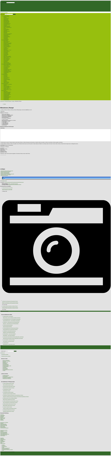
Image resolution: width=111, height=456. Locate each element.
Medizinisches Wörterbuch (7, 378)
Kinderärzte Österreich (7, 94)
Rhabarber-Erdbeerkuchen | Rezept (8, 411)
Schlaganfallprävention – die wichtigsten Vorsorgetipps (11, 320)
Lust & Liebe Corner (7, 66)
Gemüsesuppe (7, 182)
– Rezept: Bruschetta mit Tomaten (5, 171)
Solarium (5, 80)
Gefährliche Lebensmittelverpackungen (9, 332)
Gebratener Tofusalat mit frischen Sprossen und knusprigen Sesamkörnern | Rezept (16, 396)
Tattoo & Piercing (6, 82)
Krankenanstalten (5, 366)
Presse (3, 447)
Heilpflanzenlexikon (7, 26)
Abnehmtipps (6, 40)
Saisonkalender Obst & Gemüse (8, 369)
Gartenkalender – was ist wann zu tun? (9, 344)
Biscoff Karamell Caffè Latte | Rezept (8, 387)
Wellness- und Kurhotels (7, 89)
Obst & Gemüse (6, 57)
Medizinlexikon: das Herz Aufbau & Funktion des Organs (11, 317)
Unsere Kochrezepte (5, 6)
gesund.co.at (2, 101)
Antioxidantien (2, 415)
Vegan (1, 442)
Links (3, 450)
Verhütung (5, 73)
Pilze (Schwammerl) (7, 58)
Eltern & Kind (4, 10)
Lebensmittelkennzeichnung (4, 434)
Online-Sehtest (5, 368)
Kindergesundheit (6, 29)
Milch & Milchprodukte (7, 56)
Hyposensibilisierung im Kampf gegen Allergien (10, 329)
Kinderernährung (6, 95)
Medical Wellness (6, 85)
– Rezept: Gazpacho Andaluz (4, 172)
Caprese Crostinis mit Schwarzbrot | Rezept (9, 408)
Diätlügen (1, 419)
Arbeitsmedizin (6, 19)
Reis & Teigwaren (6, 59)
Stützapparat (6, 38)
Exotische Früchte (6, 45)
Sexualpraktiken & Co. (7, 71)
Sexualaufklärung (6, 67)
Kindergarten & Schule (7, 96)
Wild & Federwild (6, 62)
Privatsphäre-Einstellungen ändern (7, 449)
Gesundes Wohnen (7, 24)
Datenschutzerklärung (5, 448)
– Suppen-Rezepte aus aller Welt (5, 174)
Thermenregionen (6, 87)
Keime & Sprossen (7, 51)
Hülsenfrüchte (6, 50)
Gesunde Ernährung (5, 5)
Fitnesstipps (6, 76)
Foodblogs (5, 47)
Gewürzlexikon (6, 48)
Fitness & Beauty (4, 8)
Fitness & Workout (6, 77)
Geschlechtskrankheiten (7, 64)
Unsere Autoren (4, 446)
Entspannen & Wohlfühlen (8, 84)
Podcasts (3, 11)
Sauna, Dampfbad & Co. (7, 86)
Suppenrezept (21, 182)
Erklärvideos (5, 363)
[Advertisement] (26, 135)
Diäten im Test (2, 418)
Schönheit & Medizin (7, 79)
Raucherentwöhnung (7, 34)
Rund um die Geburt (7, 93)
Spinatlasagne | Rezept (6, 390)
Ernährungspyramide (3, 424)
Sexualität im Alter (6, 70)
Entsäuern (2, 423)
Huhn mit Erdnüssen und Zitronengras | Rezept (10, 402)
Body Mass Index (6, 21)
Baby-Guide (6, 91)
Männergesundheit (7, 31)
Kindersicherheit (6, 98)
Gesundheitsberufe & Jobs (7, 365)
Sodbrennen (2, 438)
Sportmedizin (6, 37)
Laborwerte (5, 30)
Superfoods (5, 61)
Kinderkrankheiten (6, 97)
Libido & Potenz (6, 65)
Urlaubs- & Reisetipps (7, 88)
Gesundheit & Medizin (5, 15)
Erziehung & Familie (7, 92)
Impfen (5, 28)
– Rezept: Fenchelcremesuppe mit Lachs (6, 170)
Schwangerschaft (6, 99)
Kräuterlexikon (6, 54)
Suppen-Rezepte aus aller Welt (7, 189)
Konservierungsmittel (3, 432)
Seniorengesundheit (7, 36)
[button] (3, 177)
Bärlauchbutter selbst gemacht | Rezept (9, 405)
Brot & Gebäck (6, 42)
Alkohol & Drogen (6, 16)
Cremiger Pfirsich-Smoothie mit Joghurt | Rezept (10, 307)
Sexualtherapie (6, 72)
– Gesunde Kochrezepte (4, 175)
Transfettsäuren (2, 441)
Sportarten (5, 81)
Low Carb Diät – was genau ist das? (8, 341)
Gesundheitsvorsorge (7, 23)
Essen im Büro (2, 426)
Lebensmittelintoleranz (3, 433)
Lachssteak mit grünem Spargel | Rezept (9, 393)
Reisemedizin (6, 35)
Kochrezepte (6, 53)
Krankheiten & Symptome (7, 377)
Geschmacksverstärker (3, 430)
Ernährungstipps (6, 44)
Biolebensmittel (2, 417)
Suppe (16, 182)
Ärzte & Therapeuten (6, 360)
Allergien (5, 17)
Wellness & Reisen (5, 9)
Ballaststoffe (2, 416)
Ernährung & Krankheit (7, 43)
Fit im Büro (5, 75)
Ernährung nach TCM (3, 425)
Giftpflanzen (6, 49)
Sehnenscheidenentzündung (7, 326)
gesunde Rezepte (12, 182)
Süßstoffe (1, 440)
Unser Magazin (4, 7)
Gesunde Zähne (6, 22)
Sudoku (4, 370)
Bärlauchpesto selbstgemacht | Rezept (9, 399)
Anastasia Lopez (4, 180)
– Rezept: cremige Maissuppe (4, 173)
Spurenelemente (2, 439)
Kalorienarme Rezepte (3, 431)
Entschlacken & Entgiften (4, 422)
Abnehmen (2, 414)
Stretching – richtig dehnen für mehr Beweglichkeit (10, 323)
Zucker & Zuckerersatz (7, 63)
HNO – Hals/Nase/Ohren (7, 27)
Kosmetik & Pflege (6, 78)
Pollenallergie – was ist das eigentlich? (9, 335)
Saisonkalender (6, 60)
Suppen (13, 101)
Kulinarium (5, 55)
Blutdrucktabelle (6, 20)
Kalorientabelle (5, 376)
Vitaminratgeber (2, 443)
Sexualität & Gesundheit (7, 69)
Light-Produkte (2, 435)
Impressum (3, 445)
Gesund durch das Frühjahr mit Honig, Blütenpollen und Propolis (13, 338)
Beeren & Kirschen (7, 41)
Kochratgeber (6, 52)
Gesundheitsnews (5, 364)
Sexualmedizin (6, 68)
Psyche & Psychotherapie (8, 33)
